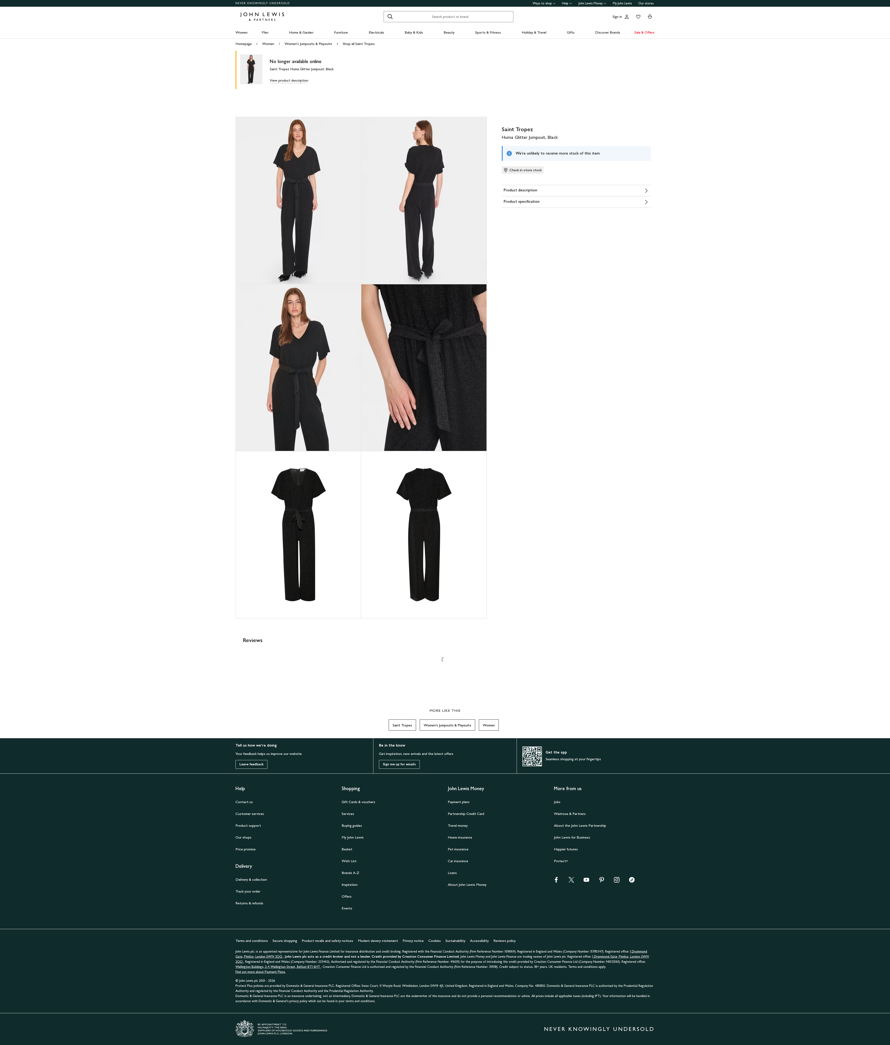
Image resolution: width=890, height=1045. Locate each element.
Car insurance (458, 861)
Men (265, 32)
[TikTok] (632, 881)
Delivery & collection (251, 879)
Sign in (617, 16)
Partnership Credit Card (466, 813)
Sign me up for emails (399, 764)
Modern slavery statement (378, 940)
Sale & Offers (644, 32)
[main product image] (255, 69)
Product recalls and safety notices (327, 940)
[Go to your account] (626, 16)
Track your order (247, 891)
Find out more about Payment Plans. (260, 972)
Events (347, 908)
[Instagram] (617, 881)
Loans (452, 873)
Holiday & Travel (534, 32)
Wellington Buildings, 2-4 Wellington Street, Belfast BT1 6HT (278, 967)
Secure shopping (285, 940)
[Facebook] (556, 881)
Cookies (434, 940)
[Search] (390, 16)
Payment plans (459, 802)
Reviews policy (504, 940)
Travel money (458, 825)
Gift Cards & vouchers (358, 802)
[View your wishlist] (637, 16)
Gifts (571, 32)
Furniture (341, 32)
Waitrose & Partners (570, 813)
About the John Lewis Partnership (580, 825)
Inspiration (350, 884)
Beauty (449, 32)
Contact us (244, 802)
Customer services (249, 813)
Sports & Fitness (488, 32)
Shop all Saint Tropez (359, 43)
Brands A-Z (350, 873)
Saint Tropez (402, 725)
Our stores (646, 3)
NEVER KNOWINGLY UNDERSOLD (262, 3)
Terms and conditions (251, 940)
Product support (248, 825)
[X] (571, 881)
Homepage (243, 43)
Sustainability (455, 940)
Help (565, 3)
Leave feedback (251, 764)
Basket (347, 849)
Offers (347, 896)
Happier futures (566, 849)
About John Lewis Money (467, 884)
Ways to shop (542, 3)
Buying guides (352, 825)
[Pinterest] (601, 881)
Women (241, 32)
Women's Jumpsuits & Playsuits (308, 43)
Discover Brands (607, 32)
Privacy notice (413, 940)
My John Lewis (622, 3)
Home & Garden (301, 32)
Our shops (243, 837)
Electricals (376, 32)
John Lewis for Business (572, 837)
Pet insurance (458, 849)
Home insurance (460, 837)
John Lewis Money (590, 3)
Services (348, 813)
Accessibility (479, 940)
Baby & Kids (414, 32)
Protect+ (561, 861)
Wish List (349, 861)
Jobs (557, 802)
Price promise (245, 849)
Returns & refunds (249, 903)
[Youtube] (586, 881)
